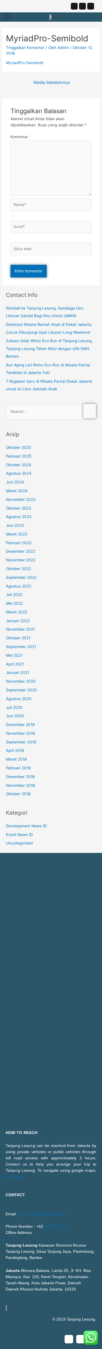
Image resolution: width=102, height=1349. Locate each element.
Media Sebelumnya (51, 82)
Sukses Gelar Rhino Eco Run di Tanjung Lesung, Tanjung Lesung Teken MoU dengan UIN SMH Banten (49, 348)
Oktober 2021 (18, 638)
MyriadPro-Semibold (24, 62)
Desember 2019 (20, 724)
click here (14, 1176)
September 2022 (21, 577)
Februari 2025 (18, 456)
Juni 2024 (15, 482)
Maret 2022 (16, 612)
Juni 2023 (15, 525)
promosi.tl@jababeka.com (42, 1214)
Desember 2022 (20, 551)
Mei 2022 (14, 603)
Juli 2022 (14, 594)
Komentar (19, 137)
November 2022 (20, 560)
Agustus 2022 (18, 586)
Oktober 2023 (18, 508)
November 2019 (20, 733)
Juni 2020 (15, 716)
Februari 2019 (18, 768)
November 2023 (21, 499)
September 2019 (21, 742)
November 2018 (20, 785)
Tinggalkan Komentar (25, 47)
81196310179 (55, 1226)
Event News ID (19, 834)
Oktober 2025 (18, 447)
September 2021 (21, 646)
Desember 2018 (20, 776)
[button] (8, 17)
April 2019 (15, 750)
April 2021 (15, 664)
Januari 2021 (17, 672)
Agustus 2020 (18, 698)
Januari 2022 (18, 621)
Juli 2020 (14, 707)
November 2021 (20, 629)
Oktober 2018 (18, 794)
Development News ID (26, 826)
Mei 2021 (14, 655)
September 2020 (21, 690)
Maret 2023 (16, 534)
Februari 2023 (18, 543)
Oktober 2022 (18, 568)
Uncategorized (19, 843)
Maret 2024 (16, 490)
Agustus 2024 (18, 473)
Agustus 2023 (18, 516)
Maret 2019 (16, 759)
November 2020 (21, 681)
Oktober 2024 (18, 465)
